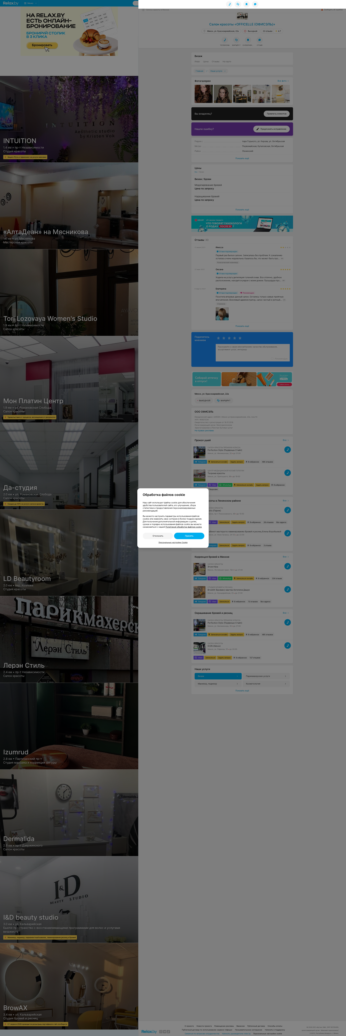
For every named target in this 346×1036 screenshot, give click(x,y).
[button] (238, 4)
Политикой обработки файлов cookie (183, 527)
